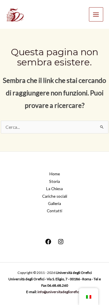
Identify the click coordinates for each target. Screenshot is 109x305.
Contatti (54, 210)
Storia (54, 181)
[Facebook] (48, 242)
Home (54, 174)
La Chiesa (54, 188)
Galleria (54, 203)
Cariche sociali (54, 196)
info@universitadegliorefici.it (60, 292)
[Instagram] (61, 242)
